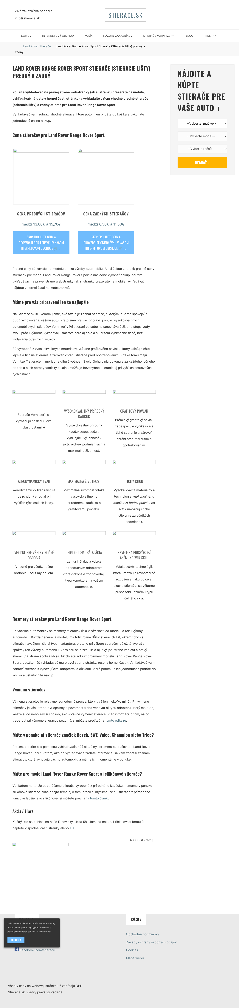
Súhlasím (16, 940)
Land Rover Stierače (37, 46)
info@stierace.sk (27, 18)
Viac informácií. (44, 931)
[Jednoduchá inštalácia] (84, 540)
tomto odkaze (115, 720)
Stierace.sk (125, 14)
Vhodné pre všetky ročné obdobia (34, 555)
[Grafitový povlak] (134, 399)
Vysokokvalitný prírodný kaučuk (84, 413)
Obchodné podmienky (142, 934)
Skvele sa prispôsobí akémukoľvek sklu (134, 555)
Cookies (132, 950)
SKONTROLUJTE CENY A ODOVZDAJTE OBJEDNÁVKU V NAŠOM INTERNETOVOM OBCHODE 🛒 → (41, 242)
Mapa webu (135, 958)
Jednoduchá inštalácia (84, 552)
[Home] (17, 46)
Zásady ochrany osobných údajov (151, 942)
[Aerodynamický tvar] (34, 469)
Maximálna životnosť (84, 481)
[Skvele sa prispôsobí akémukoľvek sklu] (134, 540)
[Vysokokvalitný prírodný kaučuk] (84, 399)
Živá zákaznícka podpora (33, 11)
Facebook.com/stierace (37, 950)
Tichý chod (134, 481)
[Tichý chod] (134, 469)
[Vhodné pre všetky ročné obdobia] (34, 540)
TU (72, 828)
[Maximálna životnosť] (84, 469)
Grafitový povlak (134, 411)
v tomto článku (98, 798)
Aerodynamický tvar (34, 481)
